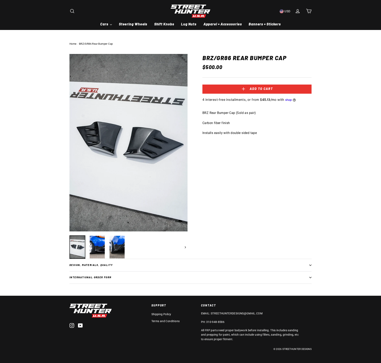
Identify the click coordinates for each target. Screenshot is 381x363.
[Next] (185, 247)
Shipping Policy (161, 314)
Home (73, 43)
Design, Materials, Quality (91, 265)
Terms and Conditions (165, 321)
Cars (104, 24)
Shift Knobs (164, 24)
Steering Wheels (133, 24)
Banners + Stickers (265, 24)
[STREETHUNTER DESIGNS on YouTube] (80, 325)
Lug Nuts (188, 24)
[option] (128, 142)
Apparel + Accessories (222, 24)
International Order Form (90, 277)
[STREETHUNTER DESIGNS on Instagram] (71, 325)
